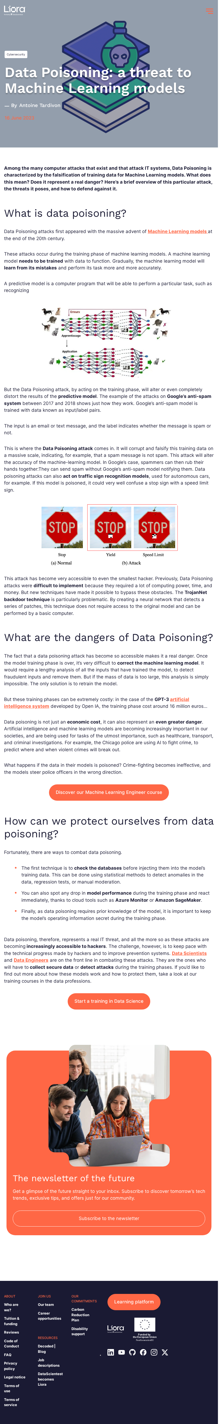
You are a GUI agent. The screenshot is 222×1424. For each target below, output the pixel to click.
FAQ (7, 1355)
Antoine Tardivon (39, 105)
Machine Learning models (178, 231)
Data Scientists (189, 953)
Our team (46, 1304)
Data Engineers (31, 960)
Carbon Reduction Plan (80, 1314)
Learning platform (134, 1301)
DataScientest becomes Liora (50, 1379)
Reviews (11, 1332)
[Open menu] (209, 11)
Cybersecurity (16, 54)
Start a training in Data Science (108, 1001)
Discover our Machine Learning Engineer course (109, 792)
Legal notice (14, 1377)
